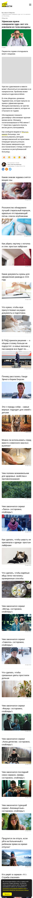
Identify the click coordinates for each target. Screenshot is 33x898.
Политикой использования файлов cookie (14, 888)
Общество (12, 12)
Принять (7, 894)
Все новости (5, 12)
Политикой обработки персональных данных (16, 890)
